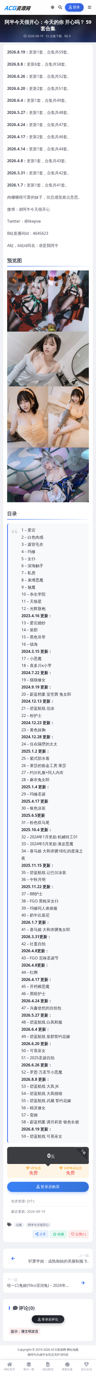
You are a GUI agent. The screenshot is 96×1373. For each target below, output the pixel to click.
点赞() (80, 1234)
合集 (19, 1225)
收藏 (61, 1234)
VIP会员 (36, 1168)
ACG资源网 (58, 1349)
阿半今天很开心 (38, 1225)
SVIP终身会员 (73, 1168)
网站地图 (73, 1349)
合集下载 (56, 36)
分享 (42, 1234)
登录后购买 (50, 1187)
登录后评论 (50, 1319)
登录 (76, 7)
